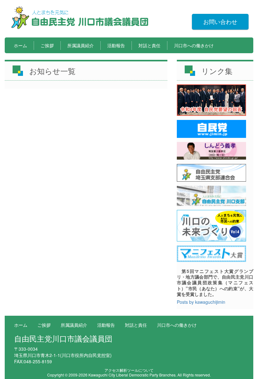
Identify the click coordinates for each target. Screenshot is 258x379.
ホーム (20, 45)
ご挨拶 (47, 45)
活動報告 (116, 45)
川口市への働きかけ (194, 45)
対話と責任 (149, 45)
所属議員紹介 (80, 45)
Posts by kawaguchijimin (201, 302)
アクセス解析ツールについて (129, 370)
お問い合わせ (220, 21)
